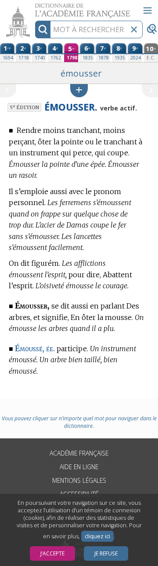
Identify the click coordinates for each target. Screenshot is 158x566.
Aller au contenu (33, 7)
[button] (79, 90)
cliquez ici (97, 536)
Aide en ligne (79, 467)
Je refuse (106, 553)
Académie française (79, 453)
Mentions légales (79, 480)
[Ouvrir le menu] (147, 10)
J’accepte (52, 553)
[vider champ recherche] (134, 29)
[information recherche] (42, 29)
